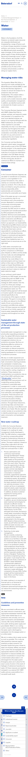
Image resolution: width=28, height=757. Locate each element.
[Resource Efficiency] (2, 697)
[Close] (23, 707)
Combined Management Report (10, 18)
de (19, 3)
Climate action (6, 378)
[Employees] (25, 697)
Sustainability (7, 29)
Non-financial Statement (8, 19)
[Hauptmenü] (25, 3)
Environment (4, 21)
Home (3, 16)
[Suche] (21, 3)
